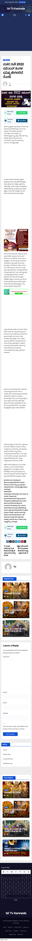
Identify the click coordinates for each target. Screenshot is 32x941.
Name (5, 692)
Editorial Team (12, 934)
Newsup (25, 920)
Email (5, 702)
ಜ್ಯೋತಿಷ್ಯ (8, 60)
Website (5, 713)
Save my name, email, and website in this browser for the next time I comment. (15, 728)
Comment (6, 657)
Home (4, 927)
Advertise (15, 931)
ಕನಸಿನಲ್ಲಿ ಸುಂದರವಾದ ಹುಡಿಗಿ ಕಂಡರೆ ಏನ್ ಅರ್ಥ (15, 849)
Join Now (23, 113)
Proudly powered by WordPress (11, 920)
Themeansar (16, 923)
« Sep (15, 900)
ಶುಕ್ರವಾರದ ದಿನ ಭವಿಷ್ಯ (12, 593)
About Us (10, 927)
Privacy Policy (17, 927)
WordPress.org (7, 763)
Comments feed (8, 759)
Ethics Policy (8, 931)
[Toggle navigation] (14, 15)
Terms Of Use (23, 931)
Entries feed (6, 754)
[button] (26, 15)
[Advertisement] (16, 34)
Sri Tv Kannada (16, 8)
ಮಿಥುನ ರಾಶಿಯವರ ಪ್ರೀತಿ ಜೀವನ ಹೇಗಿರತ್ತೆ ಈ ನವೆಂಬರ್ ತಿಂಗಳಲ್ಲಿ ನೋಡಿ (9, 550)
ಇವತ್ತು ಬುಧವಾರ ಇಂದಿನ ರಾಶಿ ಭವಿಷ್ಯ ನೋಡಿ (15, 611)
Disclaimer (20, 934)
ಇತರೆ (4, 60)
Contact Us (26, 927)
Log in (5, 750)
